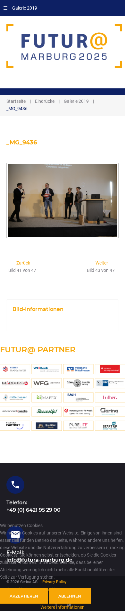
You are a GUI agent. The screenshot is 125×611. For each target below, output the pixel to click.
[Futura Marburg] (64, 46)
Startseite (16, 101)
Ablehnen (69, 596)
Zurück (23, 262)
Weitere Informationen (62, 607)
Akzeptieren (24, 596)
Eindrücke (44, 101)
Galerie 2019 (24, 8)
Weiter (102, 262)
